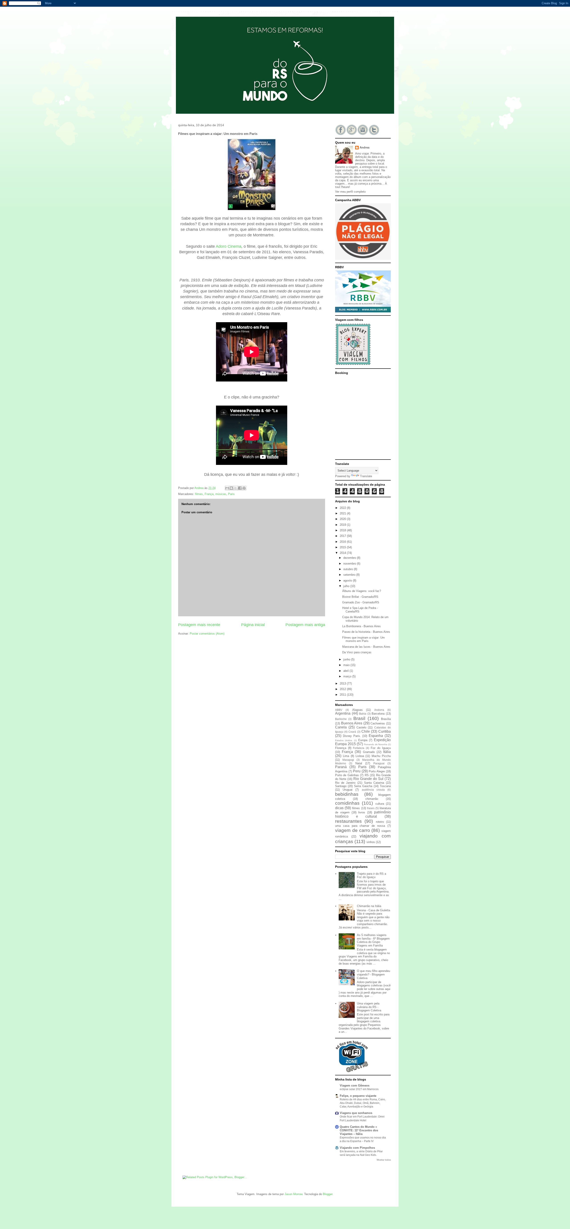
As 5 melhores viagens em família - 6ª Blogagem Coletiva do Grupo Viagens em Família (373, 940)
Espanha (376, 736)
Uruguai (347, 789)
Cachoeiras (377, 723)
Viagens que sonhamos (356, 1113)
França (209, 494)
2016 (343, 541)
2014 (343, 553)
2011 (343, 694)
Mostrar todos (384, 1160)
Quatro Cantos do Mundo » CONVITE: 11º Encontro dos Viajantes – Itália (359, 1130)
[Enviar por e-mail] (227, 488)
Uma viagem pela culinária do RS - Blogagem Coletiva (369, 1007)
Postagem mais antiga (305, 625)
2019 (343, 524)
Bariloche (341, 719)
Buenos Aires (351, 723)
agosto (348, 580)
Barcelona (378, 713)
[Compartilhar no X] (235, 488)
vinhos (370, 842)
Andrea (364, 147)
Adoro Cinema (228, 246)
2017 (343, 536)
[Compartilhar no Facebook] (240, 488)
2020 (343, 519)
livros (361, 812)
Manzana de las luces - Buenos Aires (366, 646)
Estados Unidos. (344, 740)
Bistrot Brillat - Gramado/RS (360, 596)
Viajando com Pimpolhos (357, 1147)
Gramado (369, 752)
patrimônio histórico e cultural (363, 814)
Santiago (340, 786)
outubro (348, 569)
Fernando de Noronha (375, 744)
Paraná (341, 767)
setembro (349, 574)
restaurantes (348, 821)
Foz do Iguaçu (381, 748)
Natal (358, 763)
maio (346, 665)
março (347, 676)
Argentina (342, 713)
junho (347, 659)
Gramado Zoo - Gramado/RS (360, 602)
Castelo (361, 727)
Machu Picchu (381, 756)
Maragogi (348, 759)
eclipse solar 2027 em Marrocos (359, 1089)
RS (367, 775)
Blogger (327, 1194)
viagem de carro (352, 830)
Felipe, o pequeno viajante (358, 1095)
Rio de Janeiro (345, 782)
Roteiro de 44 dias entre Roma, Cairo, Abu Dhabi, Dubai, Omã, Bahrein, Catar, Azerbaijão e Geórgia (363, 1103)
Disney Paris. (352, 736)
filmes (199, 494)
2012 (343, 689)
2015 (343, 547)
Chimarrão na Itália (369, 906)
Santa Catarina (374, 782)
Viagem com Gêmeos (354, 1085)
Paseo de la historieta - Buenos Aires (366, 631)
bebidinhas (346, 794)
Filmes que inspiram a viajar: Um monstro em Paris (363, 639)
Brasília (386, 719)
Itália (387, 752)
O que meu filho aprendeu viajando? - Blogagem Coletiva (373, 974)
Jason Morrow (293, 1194)
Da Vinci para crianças (356, 652)
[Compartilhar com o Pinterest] (244, 488)
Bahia (362, 713)
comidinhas (347, 803)
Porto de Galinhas (347, 775)
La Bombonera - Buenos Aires (361, 626)
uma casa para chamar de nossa (360, 825)
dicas (339, 808)
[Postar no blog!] (231, 488)
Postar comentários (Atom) (207, 633)
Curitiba (384, 731)
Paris (231, 494)
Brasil (359, 718)
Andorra (379, 709)
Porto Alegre (377, 771)
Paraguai (379, 763)
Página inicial (253, 625)
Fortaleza (358, 747)
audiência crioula (373, 789)
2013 (343, 683)
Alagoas (357, 709)
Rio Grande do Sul (368, 779)
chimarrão (371, 798)
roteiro (380, 821)
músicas (220, 494)
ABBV (338, 709)
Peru (356, 771)
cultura (379, 803)
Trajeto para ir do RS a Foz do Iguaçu (371, 875)
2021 (343, 513)
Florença (340, 748)
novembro (350, 563)
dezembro (350, 557)
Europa (362, 740)
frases (371, 808)
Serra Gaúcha (363, 786)
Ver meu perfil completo (350, 191)
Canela (341, 727)
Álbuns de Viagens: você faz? (361, 591)
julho (346, 586)
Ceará (352, 731)
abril (346, 670)
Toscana (385, 786)
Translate (366, 476)
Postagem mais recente (199, 625)
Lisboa (360, 756)
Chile (365, 731)
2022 (343, 507)
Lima (346, 756)
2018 (343, 530)
